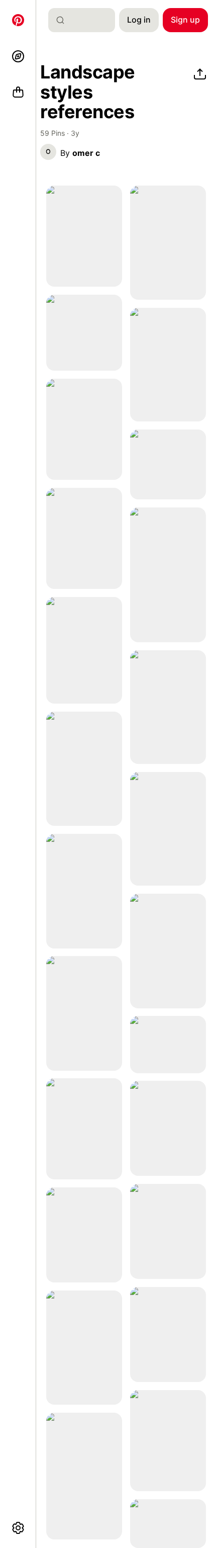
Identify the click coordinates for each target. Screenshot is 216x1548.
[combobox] (85, 20)
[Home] (18, 20)
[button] (48, 152)
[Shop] (18, 92)
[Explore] (18, 56)
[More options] (18, 1528)
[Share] (200, 74)
